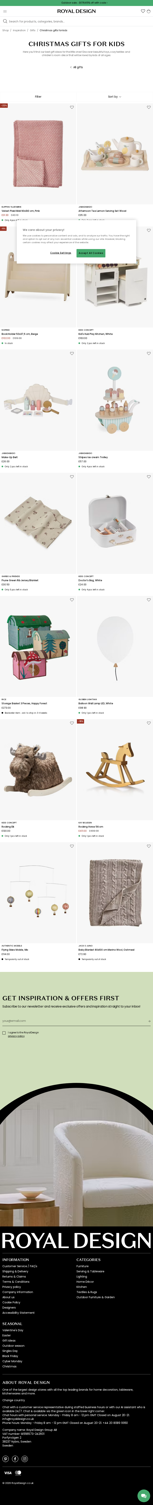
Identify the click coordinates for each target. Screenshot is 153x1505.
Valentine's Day (12, 1330)
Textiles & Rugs (86, 1292)
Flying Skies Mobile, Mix (15, 949)
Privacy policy (11, 1286)
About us (8, 1297)
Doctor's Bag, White (90, 580)
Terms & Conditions (15, 1281)
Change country (13, 1400)
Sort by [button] (113, 97)
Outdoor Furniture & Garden (95, 1297)
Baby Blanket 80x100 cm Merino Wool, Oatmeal (106, 949)
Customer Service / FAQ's (19, 1266)
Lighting (81, 1276)
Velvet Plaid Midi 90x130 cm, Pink (21, 211)
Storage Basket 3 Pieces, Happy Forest (24, 703)
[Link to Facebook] (15, 1458)
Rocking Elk (8, 826)
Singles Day (10, 1351)
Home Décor (85, 1281)
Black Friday (10, 1356)
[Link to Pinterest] (5, 1458)
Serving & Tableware (90, 1271)
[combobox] (114, 96)
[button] (143, 11)
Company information (17, 1292)
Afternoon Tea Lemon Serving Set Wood (102, 211)
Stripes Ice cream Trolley (93, 457)
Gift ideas (8, 1340)
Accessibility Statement (18, 1312)
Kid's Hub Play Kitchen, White (95, 334)
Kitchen (81, 1286)
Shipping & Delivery (15, 1271)
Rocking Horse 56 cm (90, 826)
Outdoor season (13, 1345)
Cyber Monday (12, 1361)
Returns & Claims (14, 1276)
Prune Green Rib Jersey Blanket (20, 580)
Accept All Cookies (91, 253)
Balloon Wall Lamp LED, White (95, 703)
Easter (6, 1335)
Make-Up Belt (10, 457)
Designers (9, 1307)
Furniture (82, 1266)
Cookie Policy (11, 1302)
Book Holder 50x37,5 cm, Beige (20, 334)
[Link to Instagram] (25, 1458)
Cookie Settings (60, 253)
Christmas (9, 1366)
